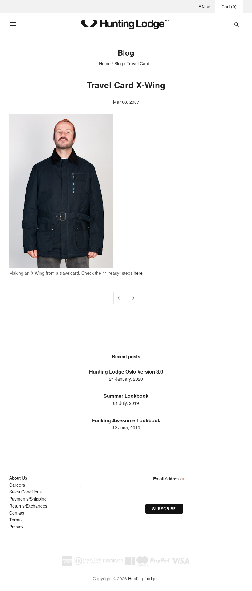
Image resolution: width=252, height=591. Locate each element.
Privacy (16, 527)
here (138, 273)
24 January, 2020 (126, 379)
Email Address (168, 479)
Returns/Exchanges (28, 506)
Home (105, 63)
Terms (15, 519)
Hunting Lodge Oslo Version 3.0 (126, 371)
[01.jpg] (61, 266)
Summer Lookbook (126, 395)
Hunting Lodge (142, 578)
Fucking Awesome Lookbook (126, 420)
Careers (17, 485)
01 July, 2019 (126, 403)
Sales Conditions (25, 492)
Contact (16, 513)
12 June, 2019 (126, 427)
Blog (118, 63)
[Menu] (13, 24)
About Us (18, 478)
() (229, 6)
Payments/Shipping (28, 499)
